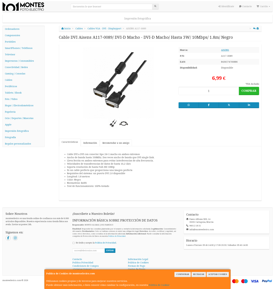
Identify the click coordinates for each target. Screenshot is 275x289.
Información (90, 143)
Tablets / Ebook (13, 92)
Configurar (182, 274)
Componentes (12, 35)
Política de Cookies (159, 285)
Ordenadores (12, 29)
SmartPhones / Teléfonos (18, 48)
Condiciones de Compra (85, 266)
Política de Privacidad (116, 236)
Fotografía (10, 137)
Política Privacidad (82, 262)
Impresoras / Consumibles (19, 61)
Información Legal (138, 259)
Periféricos (11, 86)
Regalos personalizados (18, 143)
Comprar (248, 90)
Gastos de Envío (136, 269)
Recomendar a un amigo (115, 143)
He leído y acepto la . (96, 243)
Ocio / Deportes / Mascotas (19, 118)
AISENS (225, 50)
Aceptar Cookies (217, 274)
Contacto (247, 6)
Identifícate (227, 6)
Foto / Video (11, 99)
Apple (8, 124)
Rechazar (198, 274)
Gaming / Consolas (15, 73)
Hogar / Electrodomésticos (19, 105)
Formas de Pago (136, 266)
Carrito (263, 6)
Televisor (10, 54)
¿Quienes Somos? (82, 269)
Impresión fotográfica (137, 18)
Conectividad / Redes (16, 67)
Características (70, 142)
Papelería (10, 112)
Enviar (110, 250)
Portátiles (10, 41)
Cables (8, 80)
